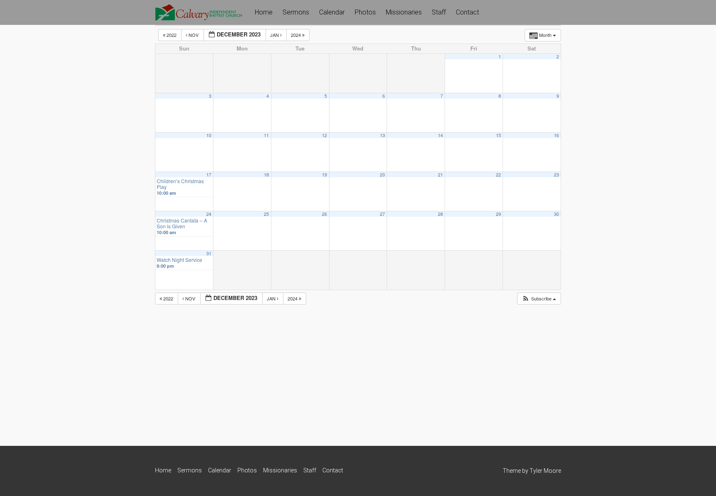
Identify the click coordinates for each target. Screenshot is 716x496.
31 (208, 253)
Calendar (332, 12)
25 (266, 214)
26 (324, 214)
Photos (365, 12)
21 (440, 175)
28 (440, 214)
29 (498, 214)
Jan (275, 34)
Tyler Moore (545, 470)
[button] (539, 298)
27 (382, 214)
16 (556, 135)
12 (324, 135)
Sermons (296, 12)
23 (556, 175)
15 (498, 135)
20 (382, 175)
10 (208, 135)
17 (208, 175)
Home (264, 12)
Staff (439, 12)
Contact (467, 12)
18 (266, 175)
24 (208, 214)
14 (440, 135)
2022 (171, 34)
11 (266, 135)
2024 (296, 34)
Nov (193, 34)
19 (324, 175)
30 (556, 214)
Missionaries (404, 12)
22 (498, 175)
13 (382, 135)
